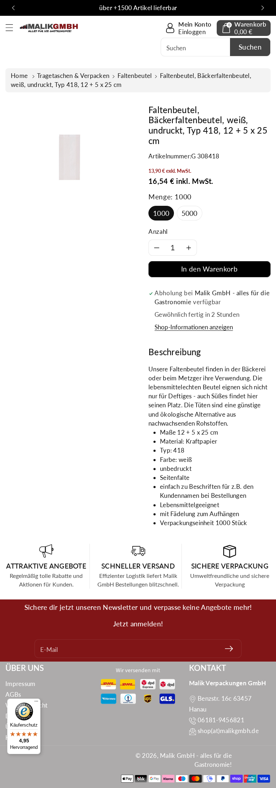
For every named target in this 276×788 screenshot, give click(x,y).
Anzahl (158, 231)
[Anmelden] (229, 648)
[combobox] (215, 47)
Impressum (20, 683)
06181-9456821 (221, 720)
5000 (189, 213)
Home (20, 75)
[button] (12, 27)
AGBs (13, 694)
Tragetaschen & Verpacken (73, 75)
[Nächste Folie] (263, 8)
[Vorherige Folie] (13, 8)
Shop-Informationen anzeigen (194, 327)
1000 (161, 213)
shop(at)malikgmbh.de (228, 730)
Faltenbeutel (135, 75)
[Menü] (36, 703)
